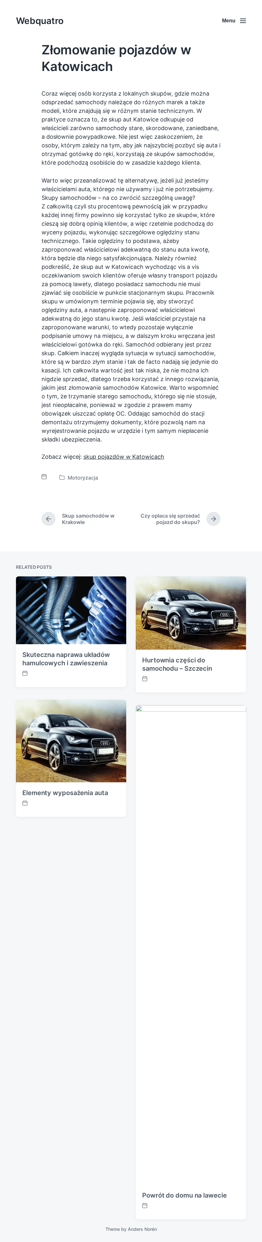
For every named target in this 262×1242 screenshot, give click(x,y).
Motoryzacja (83, 477)
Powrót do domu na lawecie (184, 1195)
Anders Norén (142, 1229)
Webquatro (40, 20)
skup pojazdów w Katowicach (123, 456)
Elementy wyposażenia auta (65, 793)
